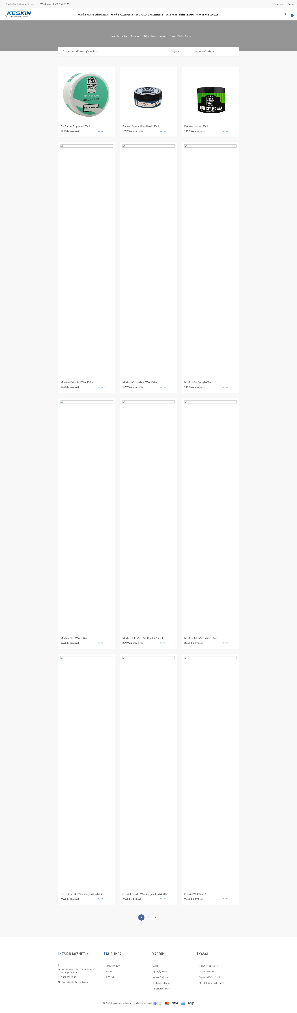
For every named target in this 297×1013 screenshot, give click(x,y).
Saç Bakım (171, 14)
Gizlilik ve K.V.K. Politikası (211, 977)
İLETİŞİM (110, 977)
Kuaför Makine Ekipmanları (93, 14)
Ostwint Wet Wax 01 (195, 893)
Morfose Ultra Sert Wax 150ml (200, 637)
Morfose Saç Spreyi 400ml (198, 382)
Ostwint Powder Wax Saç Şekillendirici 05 (144, 893)
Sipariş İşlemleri (160, 971)
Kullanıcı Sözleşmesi (208, 965)
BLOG (109, 971)
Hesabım (278, 4)
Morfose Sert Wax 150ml (73, 637)
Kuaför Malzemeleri (122, 14)
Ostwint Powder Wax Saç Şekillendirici (81, 893)
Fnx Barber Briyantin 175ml (75, 126)
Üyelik (155, 965)
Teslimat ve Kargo (161, 983)
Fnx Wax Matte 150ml (196, 126)
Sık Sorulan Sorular (161, 988)
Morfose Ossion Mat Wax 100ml (139, 382)
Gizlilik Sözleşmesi (207, 971)
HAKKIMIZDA (113, 965)
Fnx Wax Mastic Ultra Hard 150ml (140, 126)
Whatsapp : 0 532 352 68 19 (55, 4)
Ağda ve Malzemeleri (207, 14)
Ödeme (291, 4)
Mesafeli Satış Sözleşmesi (211, 983)
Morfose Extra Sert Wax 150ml (76, 382)
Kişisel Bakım (186, 14)
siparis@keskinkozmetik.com (19, 4)
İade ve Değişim (160, 977)
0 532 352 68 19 (68, 977)
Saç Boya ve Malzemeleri (150, 14)
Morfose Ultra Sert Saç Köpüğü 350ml (142, 637)
